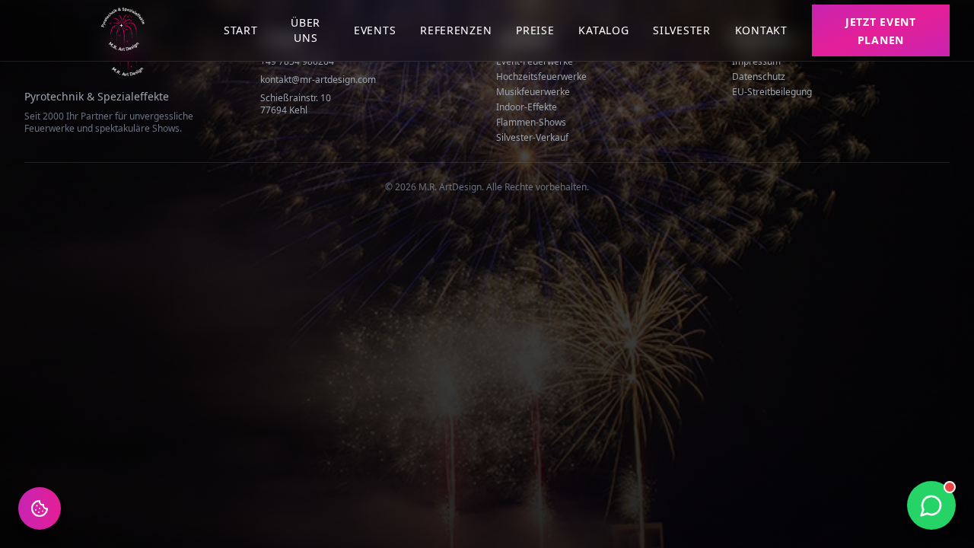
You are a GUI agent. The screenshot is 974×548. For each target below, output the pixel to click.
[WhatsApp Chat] (931, 505)
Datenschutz (758, 76)
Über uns (305, 30)
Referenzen (456, 30)
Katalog (603, 30)
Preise (535, 30)
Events (375, 30)
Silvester (681, 30)
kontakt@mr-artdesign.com (318, 79)
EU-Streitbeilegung (772, 91)
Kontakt (761, 30)
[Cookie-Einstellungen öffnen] (39, 508)
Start (241, 30)
